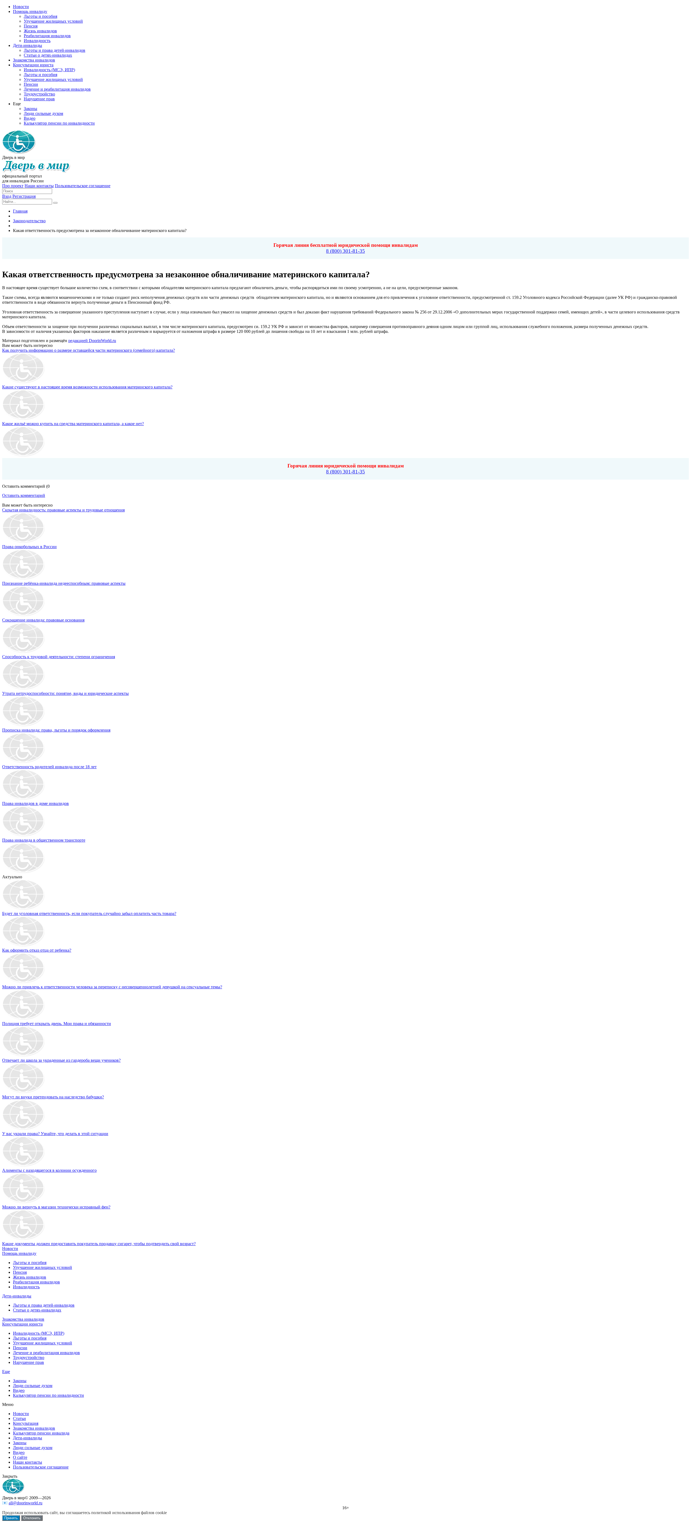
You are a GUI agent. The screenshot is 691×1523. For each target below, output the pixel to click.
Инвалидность (26, 1287)
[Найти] (55, 203)
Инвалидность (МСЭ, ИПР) (38, 1333)
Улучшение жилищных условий (42, 1267)
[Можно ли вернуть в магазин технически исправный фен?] (23, 1202)
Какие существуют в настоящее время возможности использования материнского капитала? (87, 387)
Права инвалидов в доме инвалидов (35, 803)
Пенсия (20, 1272)
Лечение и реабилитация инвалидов (46, 1352)
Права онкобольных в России (29, 546)
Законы (19, 1380)
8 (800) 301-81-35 (345, 251)
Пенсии (20, 1348)
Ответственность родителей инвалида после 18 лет (49, 766)
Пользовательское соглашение (82, 185)
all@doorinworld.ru (25, 1503)
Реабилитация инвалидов (36, 1282)
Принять (11, 1518)
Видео (19, 1390)
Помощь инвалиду (19, 1253)
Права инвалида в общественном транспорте (43, 840)
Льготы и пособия (29, 1262)
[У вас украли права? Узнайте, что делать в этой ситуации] (23, 1128)
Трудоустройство (28, 1357)
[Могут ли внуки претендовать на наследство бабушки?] (23, 1092)
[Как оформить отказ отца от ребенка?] (23, 945)
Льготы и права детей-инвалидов (43, 1305)
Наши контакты (39, 185)
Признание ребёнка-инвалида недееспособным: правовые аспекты (64, 583)
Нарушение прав (28, 1362)
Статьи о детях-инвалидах (37, 1310)
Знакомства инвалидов (23, 1319)
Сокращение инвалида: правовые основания (43, 620)
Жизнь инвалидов (29, 1277)
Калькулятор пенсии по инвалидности (48, 1395)
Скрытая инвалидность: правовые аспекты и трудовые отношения (63, 510)
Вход (6, 196)
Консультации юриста (22, 1324)
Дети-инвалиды (16, 1296)
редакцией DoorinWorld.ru (92, 340)
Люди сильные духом (32, 1385)
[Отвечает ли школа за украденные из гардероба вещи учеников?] (23, 1055)
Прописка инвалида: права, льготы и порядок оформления (56, 730)
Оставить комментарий (23, 495)
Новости (10, 1248)
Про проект (12, 185)
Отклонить (31, 1518)
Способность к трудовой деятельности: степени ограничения (58, 656)
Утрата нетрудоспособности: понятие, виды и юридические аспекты (65, 693)
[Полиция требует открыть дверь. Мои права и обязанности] (23, 1018)
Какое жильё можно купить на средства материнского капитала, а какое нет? (73, 423)
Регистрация (24, 196)
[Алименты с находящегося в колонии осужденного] (23, 1165)
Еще (6, 1371)
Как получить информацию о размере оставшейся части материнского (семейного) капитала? (88, 350)
